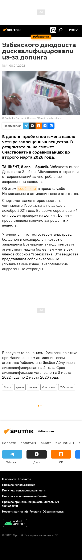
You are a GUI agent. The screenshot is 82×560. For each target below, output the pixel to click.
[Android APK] (15, 523)
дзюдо (20, 387)
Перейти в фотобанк (50, 118)
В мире (46, 443)
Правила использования (18, 485)
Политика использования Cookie (24, 496)
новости (9, 443)
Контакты (24, 479)
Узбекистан (66, 387)
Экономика (65, 443)
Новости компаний (15, 511)
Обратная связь (53, 511)
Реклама (35, 511)
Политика (28, 443)
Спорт (7, 387)
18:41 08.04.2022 (13, 65)
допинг (33, 387)
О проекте (9, 479)
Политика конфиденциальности (23, 490)
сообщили (27, 188)
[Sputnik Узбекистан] (12, 32)
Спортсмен (48, 387)
